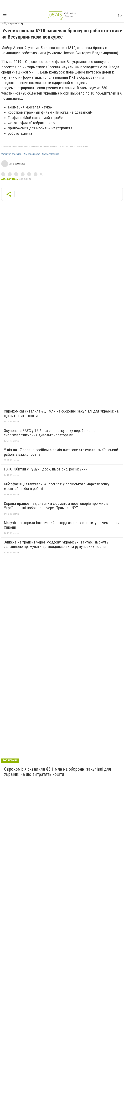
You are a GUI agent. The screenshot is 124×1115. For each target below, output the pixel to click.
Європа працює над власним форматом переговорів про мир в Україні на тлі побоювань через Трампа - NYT (56, 505)
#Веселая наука (31, 154)
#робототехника (50, 154)
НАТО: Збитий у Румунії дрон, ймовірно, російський (46, 469)
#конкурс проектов (11, 154)
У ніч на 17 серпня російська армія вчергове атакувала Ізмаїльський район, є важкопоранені (61, 452)
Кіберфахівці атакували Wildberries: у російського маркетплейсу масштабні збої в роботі (56, 486)
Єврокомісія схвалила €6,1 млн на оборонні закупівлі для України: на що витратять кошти (61, 413)
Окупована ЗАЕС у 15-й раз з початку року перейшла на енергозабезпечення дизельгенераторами (49, 432)
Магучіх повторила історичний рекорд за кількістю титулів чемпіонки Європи (62, 525)
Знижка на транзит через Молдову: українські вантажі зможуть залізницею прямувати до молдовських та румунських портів (56, 544)
